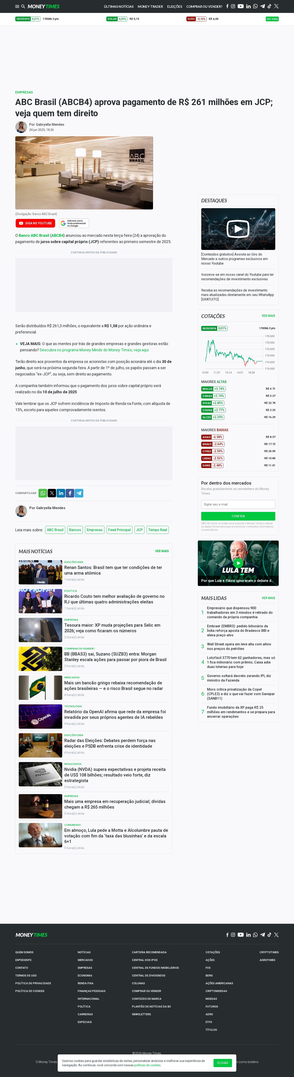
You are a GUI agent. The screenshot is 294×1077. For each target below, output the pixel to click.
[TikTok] (270, 935)
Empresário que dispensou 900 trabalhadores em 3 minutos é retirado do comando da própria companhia (240, 612)
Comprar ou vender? (79, 648)
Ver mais (268, 598)
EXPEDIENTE (23, 960)
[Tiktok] (270, 6)
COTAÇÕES (213, 952)
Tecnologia (73, 706)
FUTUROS (212, 1006)
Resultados (72, 764)
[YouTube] (241, 6)
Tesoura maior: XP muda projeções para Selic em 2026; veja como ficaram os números (112, 628)
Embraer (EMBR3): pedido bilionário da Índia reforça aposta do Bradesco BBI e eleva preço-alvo (238, 630)
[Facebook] (227, 6)
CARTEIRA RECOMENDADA (149, 952)
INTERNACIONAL (88, 998)
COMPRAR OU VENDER (146, 991)
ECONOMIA (85, 975)
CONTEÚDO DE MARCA (146, 998)
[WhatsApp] (255, 6)
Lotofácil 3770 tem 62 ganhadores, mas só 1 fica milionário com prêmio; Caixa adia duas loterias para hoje (241, 662)
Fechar (222, 1063)
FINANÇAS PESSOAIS (91, 991)
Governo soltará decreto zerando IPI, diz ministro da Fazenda (239, 678)
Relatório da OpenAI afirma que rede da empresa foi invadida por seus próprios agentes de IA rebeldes (115, 714)
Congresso (72, 824)
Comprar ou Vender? (204, 6)
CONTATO (21, 967)
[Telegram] (262, 6)
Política (70, 590)
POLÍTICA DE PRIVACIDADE (33, 983)
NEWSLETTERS (141, 1014)
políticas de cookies (147, 1065)
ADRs (209, 1014)
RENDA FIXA (85, 983)
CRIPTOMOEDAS (216, 991)
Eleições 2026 (73, 562)
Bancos (75, 530)
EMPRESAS (85, 967)
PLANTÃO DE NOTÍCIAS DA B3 (151, 1006)
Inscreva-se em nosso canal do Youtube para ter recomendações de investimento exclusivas (237, 277)
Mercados (71, 677)
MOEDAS (211, 998)
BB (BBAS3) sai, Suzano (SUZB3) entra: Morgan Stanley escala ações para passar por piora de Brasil (115, 656)
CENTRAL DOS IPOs (145, 960)
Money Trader (150, 6)
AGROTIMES (267, 960)
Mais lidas (213, 598)
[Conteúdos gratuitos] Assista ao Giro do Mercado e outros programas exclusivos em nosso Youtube (234, 258)
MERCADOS (85, 960)
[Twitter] (276, 6)
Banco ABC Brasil (34, 235)
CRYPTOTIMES (269, 952)
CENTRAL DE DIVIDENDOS (148, 975)
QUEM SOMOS (24, 952)
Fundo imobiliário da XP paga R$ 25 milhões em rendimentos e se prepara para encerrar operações (241, 712)
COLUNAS (138, 983)
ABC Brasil (55, 530)
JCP (139, 530)
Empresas (24, 92)
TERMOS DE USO (26, 975)
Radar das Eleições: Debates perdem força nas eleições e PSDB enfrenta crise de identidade (110, 743)
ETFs (209, 1022)
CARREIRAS (85, 1014)
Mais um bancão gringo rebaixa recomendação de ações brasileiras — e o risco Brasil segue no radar (113, 685)
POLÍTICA (84, 1006)
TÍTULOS (211, 1029)
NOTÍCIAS (84, 952)
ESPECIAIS (85, 1022)
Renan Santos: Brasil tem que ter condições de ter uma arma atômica (113, 570)
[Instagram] (233, 6)
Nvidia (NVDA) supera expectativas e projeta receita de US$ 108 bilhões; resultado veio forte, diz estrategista (115, 775)
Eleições (174, 6)
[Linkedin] (248, 6)
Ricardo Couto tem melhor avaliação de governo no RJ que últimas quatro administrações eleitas (114, 599)
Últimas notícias (118, 6)
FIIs (208, 967)
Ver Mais (162, 551)
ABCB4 (57, 235)
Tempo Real (157, 530)
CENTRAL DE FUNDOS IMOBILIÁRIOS (155, 967)
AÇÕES (210, 960)
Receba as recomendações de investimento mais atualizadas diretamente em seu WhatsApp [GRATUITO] (237, 294)
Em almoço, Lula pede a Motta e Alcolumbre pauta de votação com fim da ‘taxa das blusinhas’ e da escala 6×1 (116, 836)
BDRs (209, 975)
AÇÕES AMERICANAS (219, 983)
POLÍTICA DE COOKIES (29, 991)
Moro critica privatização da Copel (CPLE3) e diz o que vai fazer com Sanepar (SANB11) (241, 693)
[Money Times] (43, 6)
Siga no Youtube (38, 223)
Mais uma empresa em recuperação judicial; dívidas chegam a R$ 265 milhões (115, 804)
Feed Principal (119, 530)
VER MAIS (268, 316)
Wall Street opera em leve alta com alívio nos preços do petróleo (239, 646)
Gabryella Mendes (50, 124)
